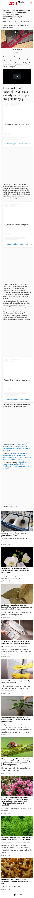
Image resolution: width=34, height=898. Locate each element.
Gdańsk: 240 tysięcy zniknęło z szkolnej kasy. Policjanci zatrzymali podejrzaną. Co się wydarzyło (16, 465)
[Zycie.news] (16, 3)
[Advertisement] (17, 164)
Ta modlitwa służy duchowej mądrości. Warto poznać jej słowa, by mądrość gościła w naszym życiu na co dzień (17, 447)
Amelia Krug (12, 21)
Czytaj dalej (17, 894)
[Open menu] (3, 3)
